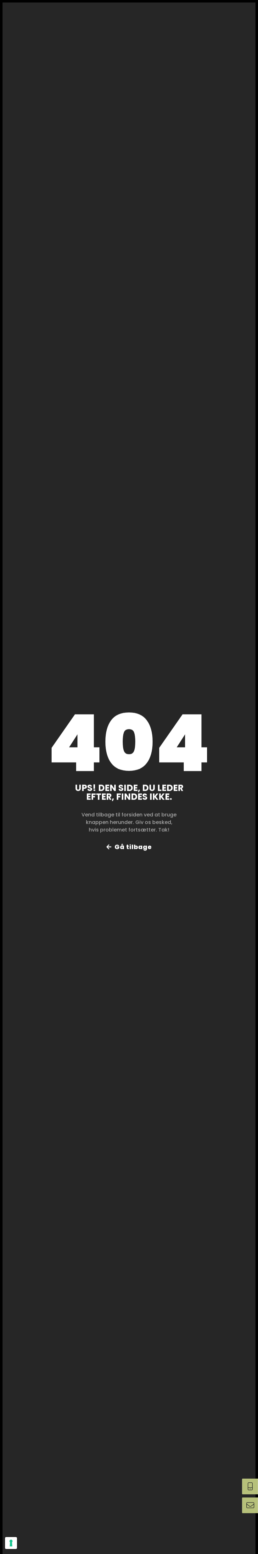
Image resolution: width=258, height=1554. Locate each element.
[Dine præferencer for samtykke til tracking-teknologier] (11, 1543)
